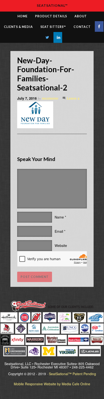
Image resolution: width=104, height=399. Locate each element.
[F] (99, 26)
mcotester (50, 98)
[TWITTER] (47, 37)
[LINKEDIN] (57, 37)
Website (61, 245)
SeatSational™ (52, 5)
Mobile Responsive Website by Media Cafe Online (52, 383)
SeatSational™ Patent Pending (72, 373)
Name (59, 217)
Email (59, 231)
